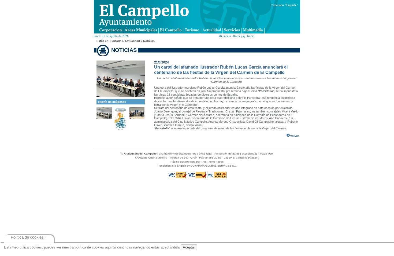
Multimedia (253, 30)
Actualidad (211, 30)
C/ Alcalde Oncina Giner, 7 (151, 157)
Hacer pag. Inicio (243, 36)
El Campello (171, 30)
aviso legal (205, 153)
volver (294, 135)
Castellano (277, 5)
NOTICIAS (124, 50)
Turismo (192, 30)
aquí (108, 247)
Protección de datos (226, 153)
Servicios (232, 30)
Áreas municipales (141, 30)
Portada (115, 41)
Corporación (110, 30)
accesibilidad (250, 153)
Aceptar (189, 247)
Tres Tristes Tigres (212, 161)
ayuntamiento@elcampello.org (177, 153)
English (291, 5)
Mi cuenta (224, 36)
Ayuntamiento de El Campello (144, 15)
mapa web (266, 153)
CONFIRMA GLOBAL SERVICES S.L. (214, 165)
